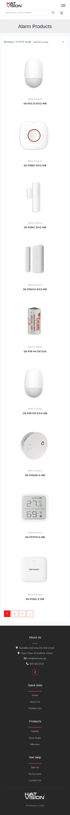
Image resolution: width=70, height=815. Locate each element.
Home (35, 695)
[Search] (53, 13)
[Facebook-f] (35, 672)
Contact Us (35, 780)
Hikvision (35, 744)
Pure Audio (35, 737)
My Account (35, 773)
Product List (35, 708)
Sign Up (35, 767)
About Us (35, 701)
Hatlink (35, 731)
